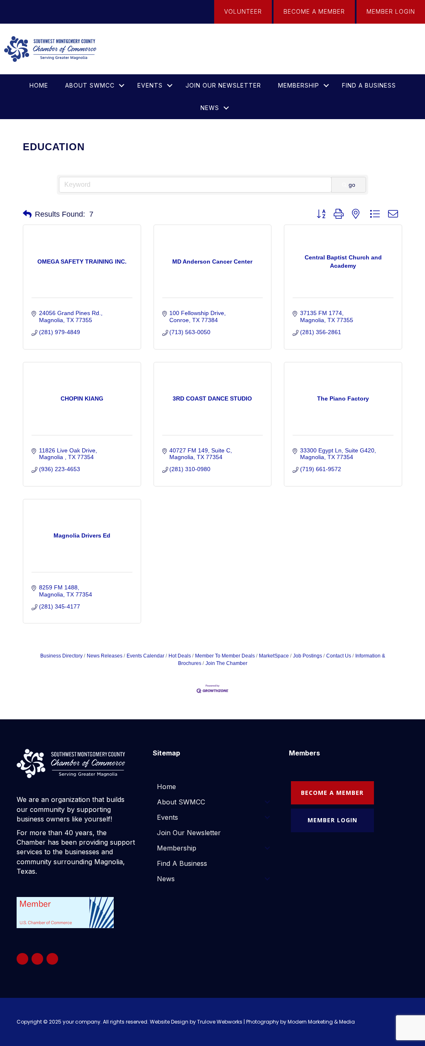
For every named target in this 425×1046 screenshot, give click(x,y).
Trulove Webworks (219, 1021)
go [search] (352, 184)
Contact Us (338, 656)
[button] (122, 85)
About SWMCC (90, 85)
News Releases (104, 656)
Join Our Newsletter (223, 85)
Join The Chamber (226, 663)
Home (38, 85)
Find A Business (369, 85)
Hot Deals (180, 656)
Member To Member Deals (225, 656)
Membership (298, 85)
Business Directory (61, 656)
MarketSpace (274, 656)
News (209, 107)
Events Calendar (145, 656)
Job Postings (307, 656)
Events (150, 85)
